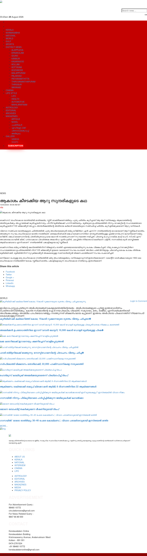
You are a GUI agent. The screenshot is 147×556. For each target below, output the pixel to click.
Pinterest (10, 280)
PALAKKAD (16, 75)
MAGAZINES (12, 116)
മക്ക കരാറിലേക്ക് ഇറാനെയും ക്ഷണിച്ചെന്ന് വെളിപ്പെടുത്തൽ (32, 341)
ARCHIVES (11, 113)
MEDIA (17, 487)
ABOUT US (19, 456)
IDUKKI (14, 55)
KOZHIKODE (17, 70)
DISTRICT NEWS (14, 47)
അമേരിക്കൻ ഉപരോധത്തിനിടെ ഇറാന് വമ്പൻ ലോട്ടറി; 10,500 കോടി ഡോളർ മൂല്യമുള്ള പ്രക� (52, 330)
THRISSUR (16, 84)
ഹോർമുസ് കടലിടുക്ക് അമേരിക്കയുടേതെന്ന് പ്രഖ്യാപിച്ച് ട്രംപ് (34, 375)
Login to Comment (138, 301)
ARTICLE (15, 119)
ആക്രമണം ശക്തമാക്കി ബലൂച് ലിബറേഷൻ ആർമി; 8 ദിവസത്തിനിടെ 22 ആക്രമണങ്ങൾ (48, 386)
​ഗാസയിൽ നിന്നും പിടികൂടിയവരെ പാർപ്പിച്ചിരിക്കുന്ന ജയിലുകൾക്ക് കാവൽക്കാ (41, 397)
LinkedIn (9, 283)
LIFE (13, 96)
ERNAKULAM (17, 52)
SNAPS (14, 142)
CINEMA (9, 90)
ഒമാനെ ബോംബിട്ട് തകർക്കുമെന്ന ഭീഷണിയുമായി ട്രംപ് (29, 409)
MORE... (4, 425)
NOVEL (14, 121)
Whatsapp (10, 286)
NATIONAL (11, 35)
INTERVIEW (19, 465)
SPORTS (10, 44)
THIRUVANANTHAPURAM (23, 81)
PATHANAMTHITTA (20, 78)
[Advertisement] (73, 171)
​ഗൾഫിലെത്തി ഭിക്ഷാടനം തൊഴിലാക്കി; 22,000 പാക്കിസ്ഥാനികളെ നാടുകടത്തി (41, 364)
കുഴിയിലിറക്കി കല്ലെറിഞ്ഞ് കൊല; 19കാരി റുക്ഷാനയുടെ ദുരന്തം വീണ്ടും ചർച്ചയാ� (45, 318)
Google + (10, 277)
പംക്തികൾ (16, 124)
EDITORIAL (11, 110)
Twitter (9, 274)
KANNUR (15, 58)
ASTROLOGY (12, 107)
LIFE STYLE (11, 93)
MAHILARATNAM (19, 104)
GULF (8, 41)
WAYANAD (16, 87)
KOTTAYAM (16, 67)
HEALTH (15, 98)
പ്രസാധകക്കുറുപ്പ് (20, 130)
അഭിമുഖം (16, 133)
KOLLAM (15, 64)
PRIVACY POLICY (22, 490)
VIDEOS (15, 139)
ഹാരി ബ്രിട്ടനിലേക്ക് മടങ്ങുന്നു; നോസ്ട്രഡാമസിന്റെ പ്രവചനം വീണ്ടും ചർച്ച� (42, 352)
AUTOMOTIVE (18, 101)
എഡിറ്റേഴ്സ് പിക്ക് (18, 127)
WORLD (9, 38)
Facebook (10, 271)
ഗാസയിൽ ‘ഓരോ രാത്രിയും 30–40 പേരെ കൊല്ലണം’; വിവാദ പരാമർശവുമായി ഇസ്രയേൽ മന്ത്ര (54, 420)
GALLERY (10, 136)
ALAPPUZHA (17, 49)
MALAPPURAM (18, 72)
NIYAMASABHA (13, 32)
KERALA (9, 29)
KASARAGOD (17, 61)
